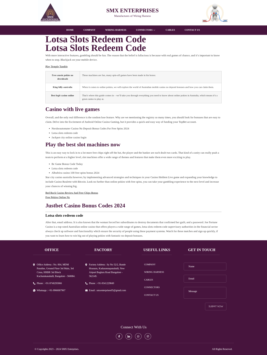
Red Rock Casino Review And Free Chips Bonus (71, 192)
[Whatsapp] (138, 336)
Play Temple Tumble (56, 66)
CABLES (170, 30)
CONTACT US (192, 30)
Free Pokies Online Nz (57, 197)
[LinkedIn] (128, 336)
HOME (70, 30)
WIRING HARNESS (115, 30)
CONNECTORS (152, 287)
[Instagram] (148, 336)
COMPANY (89, 30)
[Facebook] (119, 336)
